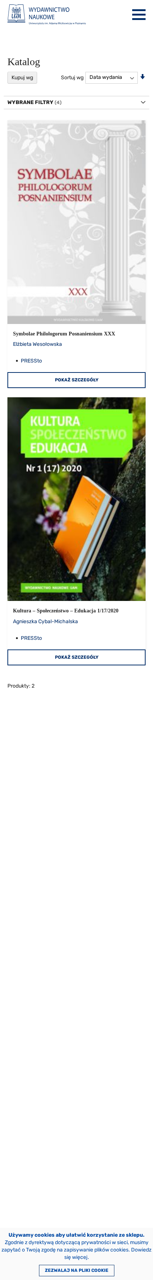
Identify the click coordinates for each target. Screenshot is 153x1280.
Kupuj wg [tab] (22, 77)
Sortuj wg (72, 77)
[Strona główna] (46, 14)
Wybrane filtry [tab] (30, 102)
